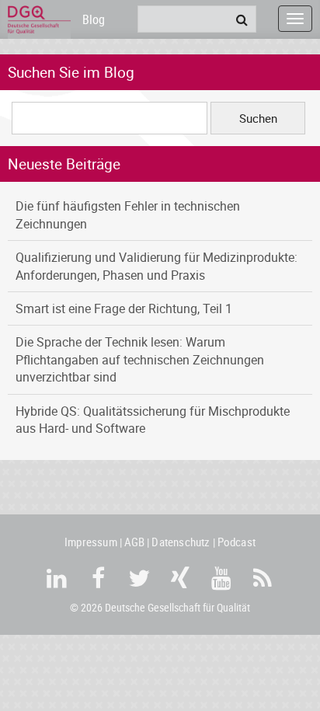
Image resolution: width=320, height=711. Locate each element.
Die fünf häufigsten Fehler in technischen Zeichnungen (128, 214)
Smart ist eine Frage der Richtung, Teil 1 (124, 308)
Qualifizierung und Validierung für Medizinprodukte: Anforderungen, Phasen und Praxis (156, 266)
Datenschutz (180, 541)
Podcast (236, 541)
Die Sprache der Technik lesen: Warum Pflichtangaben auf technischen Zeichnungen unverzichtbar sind (140, 359)
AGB (134, 541)
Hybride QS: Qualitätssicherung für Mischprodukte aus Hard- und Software (153, 420)
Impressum (90, 541)
